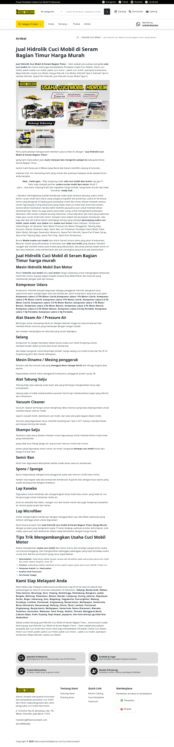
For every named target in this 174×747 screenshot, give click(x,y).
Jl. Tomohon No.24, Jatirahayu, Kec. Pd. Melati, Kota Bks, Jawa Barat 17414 (35, 712)
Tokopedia (129, 700)
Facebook (153, 2)
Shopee (127, 708)
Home (51, 24)
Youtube (138, 2)
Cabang (153, 11)
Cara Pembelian (96, 697)
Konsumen (137, 11)
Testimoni (93, 701)
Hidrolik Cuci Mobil (91, 37)
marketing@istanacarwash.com (31, 719)
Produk (76, 24)
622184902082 (23, 723)
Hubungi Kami (67, 693)
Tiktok (125, 2)
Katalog (122, 11)
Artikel (87, 24)
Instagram (111, 2)
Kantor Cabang (95, 693)
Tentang (62, 24)
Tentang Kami (67, 697)
